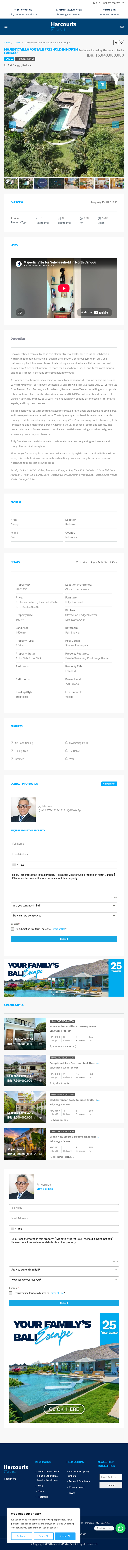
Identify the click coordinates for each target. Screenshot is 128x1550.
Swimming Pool (78, 743)
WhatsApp (76, 810)
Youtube (105, 1523)
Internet (19, 759)
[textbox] (61, 905)
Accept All (65, 1536)
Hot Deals (43, 1497)
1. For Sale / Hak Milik (25, 59)
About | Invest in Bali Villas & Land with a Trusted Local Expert (48, 1475)
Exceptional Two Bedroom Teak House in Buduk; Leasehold (86, 1063)
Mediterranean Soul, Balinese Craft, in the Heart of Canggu (86, 1100)
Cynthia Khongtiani (61, 1083)
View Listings (109, 784)
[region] (43, 1525)
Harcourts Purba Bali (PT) (64, 1046)
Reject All (43, 1536)
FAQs (72, 1492)
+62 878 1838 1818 (23, 10)
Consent (15, 924)
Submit (64, 939)
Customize (21, 1536)
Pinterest (90, 1523)
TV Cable (74, 751)
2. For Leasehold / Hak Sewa (62, 1021)
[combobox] (15, 864)
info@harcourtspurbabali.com (23, 14)
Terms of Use (58, 929)
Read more (10, 1478)
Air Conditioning (24, 743)
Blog (40, 1485)
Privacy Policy (76, 1487)
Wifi (71, 759)
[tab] (102, 85)
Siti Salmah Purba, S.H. (63, 1157)
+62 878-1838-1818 (53, 810)
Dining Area (21, 751)
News (41, 1491)
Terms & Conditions (79, 1481)
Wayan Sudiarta (60, 1120)
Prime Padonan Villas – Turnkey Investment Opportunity (84, 1026)
